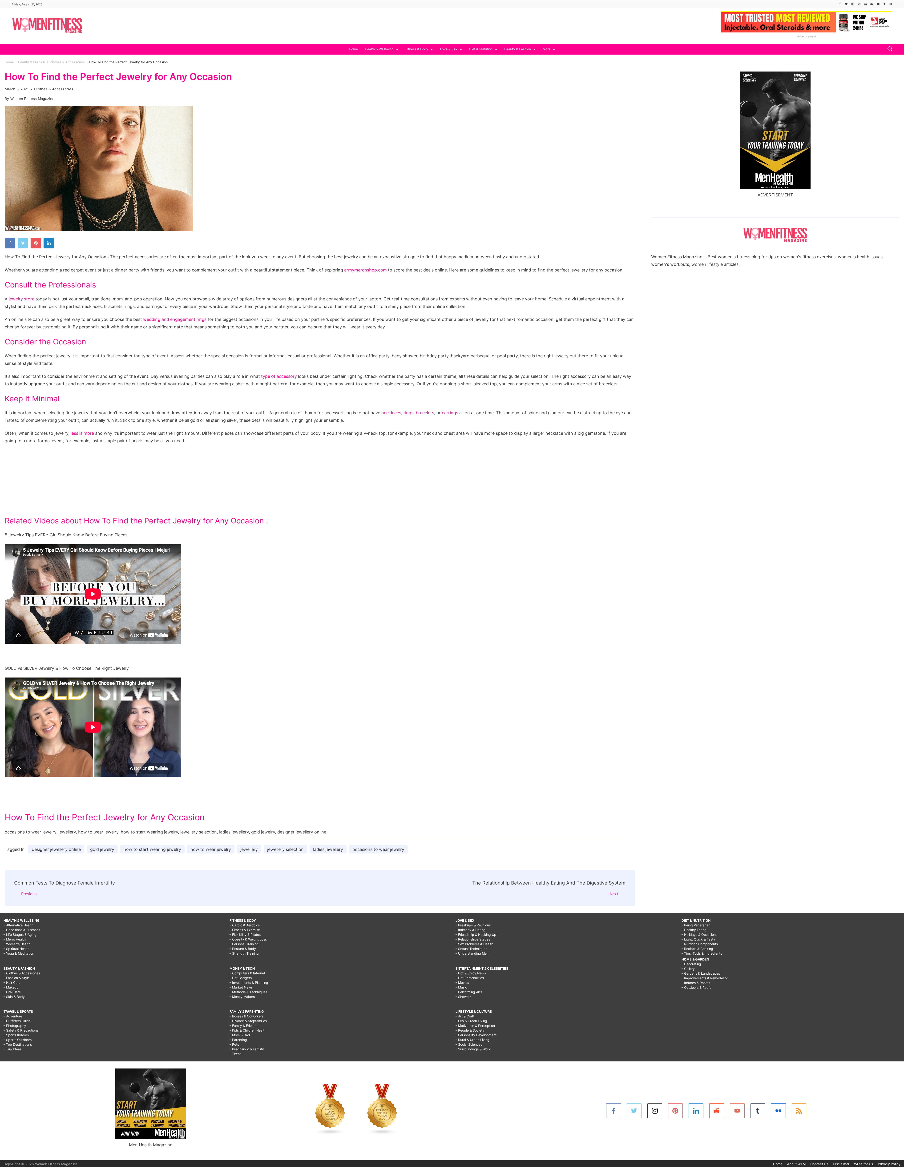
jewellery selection (285, 849)
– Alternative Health (18, 925)
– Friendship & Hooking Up (476, 935)
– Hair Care (12, 983)
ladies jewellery (328, 849)
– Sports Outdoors (18, 1040)
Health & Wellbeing (379, 49)
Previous (28, 893)
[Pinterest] (859, 4)
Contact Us (819, 1164)
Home (353, 49)
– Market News (241, 987)
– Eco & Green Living (471, 1021)
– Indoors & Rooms (696, 983)
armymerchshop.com (365, 269)
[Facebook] (840, 4)
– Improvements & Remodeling (705, 978)
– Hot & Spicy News (471, 973)
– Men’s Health (15, 939)
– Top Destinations (18, 1044)
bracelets (425, 412)
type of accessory (279, 376)
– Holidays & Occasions (699, 935)
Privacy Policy (889, 1164)
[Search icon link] (888, 49)
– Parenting (238, 1040)
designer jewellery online (56, 849)
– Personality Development (476, 1035)
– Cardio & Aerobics (245, 925)
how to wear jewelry (210, 849)
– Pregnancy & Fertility (247, 1049)
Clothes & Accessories (53, 89)
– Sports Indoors (16, 1035)
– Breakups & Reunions (473, 925)
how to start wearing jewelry (152, 849)
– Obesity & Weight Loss (248, 939)
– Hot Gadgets (241, 978)
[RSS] (799, 1110)
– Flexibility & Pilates (245, 935)
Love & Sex (448, 49)
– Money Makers (242, 997)
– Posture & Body (243, 949)
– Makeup (11, 987)
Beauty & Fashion (517, 49)
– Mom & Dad (240, 1035)
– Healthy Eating (694, 930)
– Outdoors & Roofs (696, 987)
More (546, 49)
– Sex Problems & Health (474, 944)
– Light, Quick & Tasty (698, 939)
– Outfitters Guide (17, 1021)
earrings (450, 412)
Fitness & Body (416, 49)
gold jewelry (102, 849)
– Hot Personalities (470, 978)
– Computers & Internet (247, 973)
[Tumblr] (884, 4)
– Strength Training (244, 953)
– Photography (15, 1026)
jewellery (249, 849)
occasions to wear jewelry (378, 849)
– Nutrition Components (700, 944)
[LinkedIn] (865, 4)
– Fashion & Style (17, 978)
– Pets (234, 1044)
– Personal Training (244, 944)
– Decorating (691, 964)
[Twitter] (846, 4)
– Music (461, 987)
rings (408, 412)
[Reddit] (871, 4)
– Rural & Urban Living (472, 1040)
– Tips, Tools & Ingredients (702, 953)
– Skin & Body (14, 997)
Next (614, 893)
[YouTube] (878, 4)
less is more (82, 433)
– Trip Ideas (12, 1049)
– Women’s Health (17, 944)
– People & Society (470, 1030)
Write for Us (863, 1164)
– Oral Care (12, 992)
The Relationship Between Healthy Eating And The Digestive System (548, 883)
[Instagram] (852, 4)
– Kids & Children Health (248, 1030)
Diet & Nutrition (480, 49)
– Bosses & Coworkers (246, 1016)
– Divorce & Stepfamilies (248, 1021)
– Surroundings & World (473, 1049)
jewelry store (21, 298)
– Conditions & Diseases (22, 930)
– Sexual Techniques (471, 949)
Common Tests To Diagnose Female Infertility (64, 883)
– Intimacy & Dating (470, 930)
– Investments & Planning (249, 983)
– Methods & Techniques (248, 992)
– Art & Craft (465, 1016)
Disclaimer (841, 1164)
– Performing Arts (469, 992)
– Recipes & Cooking (697, 949)
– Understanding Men (472, 953)
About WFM (796, 1164)
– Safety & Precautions (21, 1030)
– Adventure (13, 1016)
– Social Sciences (469, 1044)
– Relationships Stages (473, 939)
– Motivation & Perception (475, 1026)
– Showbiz (463, 997)
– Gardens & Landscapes (701, 973)
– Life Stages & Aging (20, 935)
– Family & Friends (243, 1026)
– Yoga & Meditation (19, 953)
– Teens (235, 1054)
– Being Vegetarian (696, 925)
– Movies (462, 983)
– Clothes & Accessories (22, 973)
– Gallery (688, 969)
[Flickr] (890, 4)
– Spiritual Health (16, 949)
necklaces (391, 412)
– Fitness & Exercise (245, 930)
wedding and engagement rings (174, 319)
